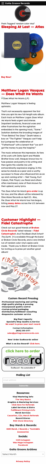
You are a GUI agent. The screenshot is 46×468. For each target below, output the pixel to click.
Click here (34, 344)
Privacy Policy (23, 461)
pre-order (32, 191)
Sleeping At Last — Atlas (22, 26)
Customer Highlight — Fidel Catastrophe (20, 221)
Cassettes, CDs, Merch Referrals (23, 415)
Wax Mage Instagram (23, 442)
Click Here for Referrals (23, 405)
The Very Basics (23, 399)
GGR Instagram (23, 440)
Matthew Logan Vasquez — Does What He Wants (22, 92)
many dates (14, 203)
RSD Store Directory (23, 421)
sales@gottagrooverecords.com (23, 333)
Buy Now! (6, 77)
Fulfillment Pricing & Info (23, 410)
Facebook (23, 445)
